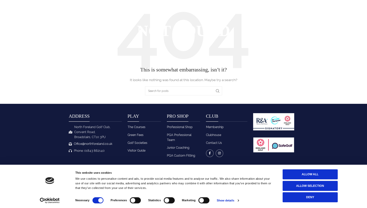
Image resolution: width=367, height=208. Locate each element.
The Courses (136, 127)
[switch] (135, 200)
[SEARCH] (217, 90)
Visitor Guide (136, 150)
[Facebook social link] (210, 153)
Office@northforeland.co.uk (93, 144)
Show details (225, 200)
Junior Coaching (178, 147)
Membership (215, 127)
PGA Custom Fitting (181, 155)
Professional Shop (180, 127)
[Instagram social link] (219, 153)
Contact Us (214, 143)
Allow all (310, 174)
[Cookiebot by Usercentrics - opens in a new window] (49, 200)
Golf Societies (137, 143)
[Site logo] (75, 9)
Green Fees (136, 135)
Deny (310, 197)
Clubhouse (213, 135)
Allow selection (310, 185)
